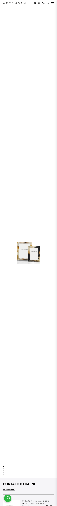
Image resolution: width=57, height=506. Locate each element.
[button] (3, 466)
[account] (39, 3)
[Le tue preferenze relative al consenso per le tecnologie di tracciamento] (4, 501)
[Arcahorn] (14, 3)
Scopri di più (9, 489)
